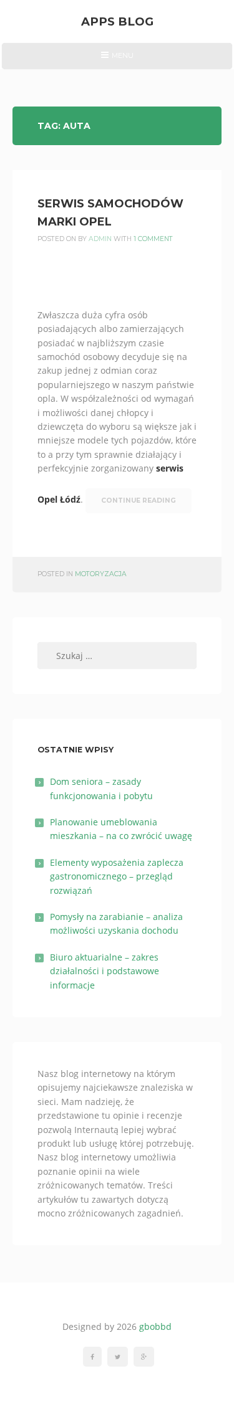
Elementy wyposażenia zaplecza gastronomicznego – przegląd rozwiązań (116, 876)
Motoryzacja (101, 574)
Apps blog (117, 21)
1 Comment (153, 239)
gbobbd (155, 1326)
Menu (117, 59)
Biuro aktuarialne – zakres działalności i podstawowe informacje (104, 971)
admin (100, 239)
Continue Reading (138, 500)
